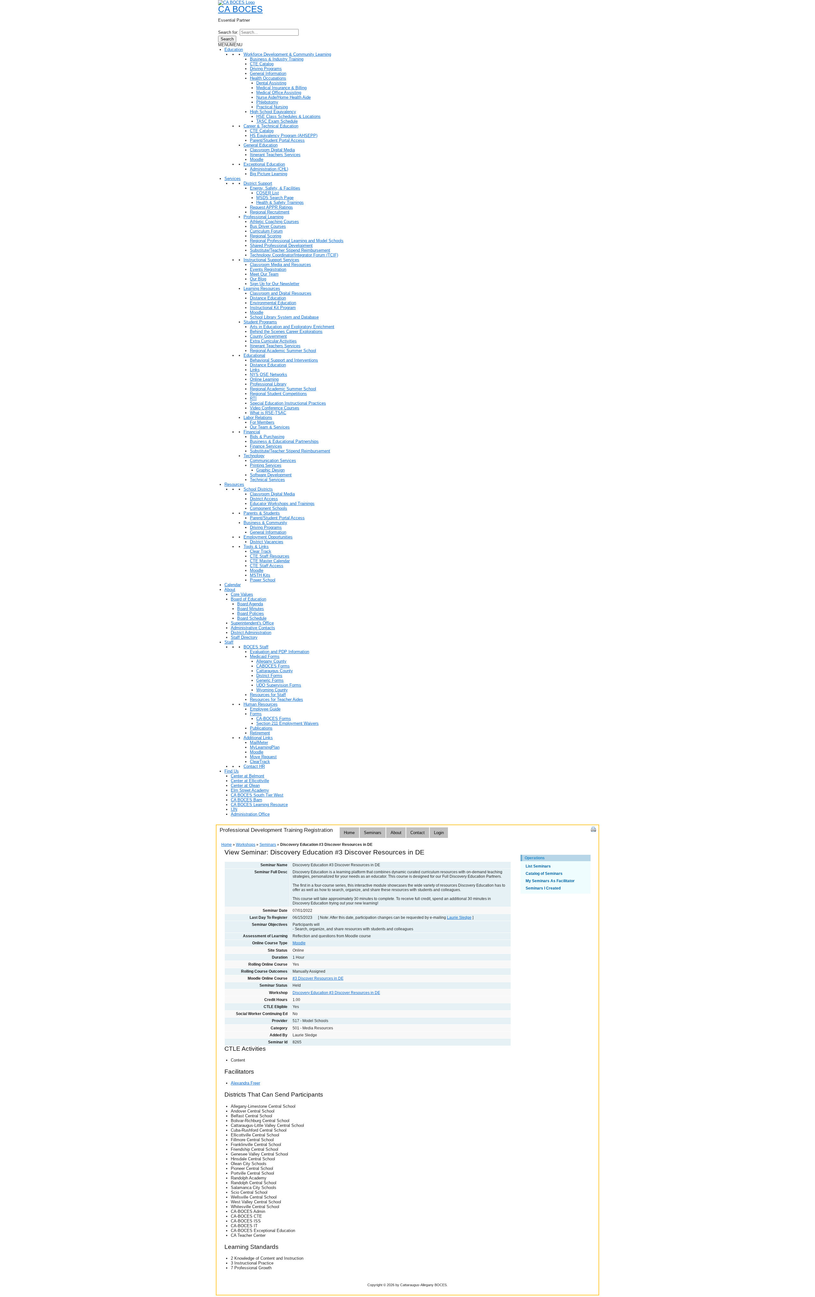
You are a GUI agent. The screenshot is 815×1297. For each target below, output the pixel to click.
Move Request (263, 756)
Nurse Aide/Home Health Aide (283, 97)
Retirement (260, 733)
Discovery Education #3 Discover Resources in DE (336, 993)
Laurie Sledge (459, 917)
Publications (261, 728)
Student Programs (260, 322)
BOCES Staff (256, 647)
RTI (253, 398)
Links (255, 369)
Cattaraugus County (274, 670)
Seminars (372, 832)
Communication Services (273, 460)
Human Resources (261, 704)
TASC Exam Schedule (277, 121)
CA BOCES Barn (246, 799)
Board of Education (248, 599)
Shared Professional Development (281, 245)
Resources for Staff (268, 694)
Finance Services (266, 446)
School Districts (258, 489)
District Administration (251, 632)
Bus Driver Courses (268, 226)
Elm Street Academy (250, 790)
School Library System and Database (284, 317)
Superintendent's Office (252, 623)
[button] (230, 44)
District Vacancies (266, 541)
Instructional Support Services (271, 259)
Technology (254, 455)
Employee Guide (265, 709)
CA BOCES (240, 9)
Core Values (242, 594)
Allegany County (271, 661)
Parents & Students (262, 513)
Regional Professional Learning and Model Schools (297, 240)
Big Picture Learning (268, 173)
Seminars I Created (543, 888)
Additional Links (258, 737)
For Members (262, 422)
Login (439, 832)
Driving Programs (266, 68)
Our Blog (258, 279)
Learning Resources (262, 288)
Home (349, 832)
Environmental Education (273, 302)
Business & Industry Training (276, 59)
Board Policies (250, 613)
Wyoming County (272, 690)
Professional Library (268, 384)
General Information (268, 73)
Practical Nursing (272, 106)
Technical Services (267, 479)
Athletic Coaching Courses (274, 221)
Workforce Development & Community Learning (287, 54)
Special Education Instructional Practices (288, 403)
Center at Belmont (247, 776)
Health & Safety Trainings (280, 202)
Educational (254, 355)
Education (233, 49)
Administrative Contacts (253, 627)
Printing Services (265, 465)
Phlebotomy (267, 102)
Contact (417, 832)
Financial (252, 431)
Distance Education (268, 298)
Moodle (256, 159)
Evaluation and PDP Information (279, 651)
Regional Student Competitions (278, 393)
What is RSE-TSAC (268, 412)
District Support (258, 183)
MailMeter (259, 742)
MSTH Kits (260, 575)
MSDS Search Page (275, 197)
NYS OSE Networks (268, 374)
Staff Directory (244, 637)
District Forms (269, 675)
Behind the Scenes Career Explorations (286, 331)
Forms (256, 713)
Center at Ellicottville (250, 780)
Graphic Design (270, 470)
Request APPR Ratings (271, 207)
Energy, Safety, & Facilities (275, 188)
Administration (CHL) (269, 169)
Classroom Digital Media (272, 150)
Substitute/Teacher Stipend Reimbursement (290, 250)
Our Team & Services (270, 427)
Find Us (231, 771)
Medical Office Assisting (278, 92)
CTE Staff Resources (269, 556)
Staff (228, 642)
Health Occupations (268, 78)
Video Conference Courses (274, 408)
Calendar (232, 584)
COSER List (267, 193)
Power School (262, 580)
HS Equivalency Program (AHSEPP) (283, 135)
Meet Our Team (264, 274)
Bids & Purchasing (267, 436)
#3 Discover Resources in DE (318, 978)
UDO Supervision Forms (278, 685)
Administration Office (250, 814)
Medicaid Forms (265, 656)
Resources (234, 484)
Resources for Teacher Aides (276, 699)
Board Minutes (250, 608)
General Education (261, 145)
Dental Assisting (271, 83)
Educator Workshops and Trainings (282, 503)
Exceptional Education (264, 164)
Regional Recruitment (269, 212)
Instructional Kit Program (273, 307)
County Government (268, 336)
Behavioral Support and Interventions (284, 360)
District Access (264, 498)
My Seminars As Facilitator (550, 881)
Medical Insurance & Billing (281, 87)
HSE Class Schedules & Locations (288, 116)
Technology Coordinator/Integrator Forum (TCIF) (294, 255)
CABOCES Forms (273, 666)
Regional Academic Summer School (283, 350)
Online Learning (264, 379)
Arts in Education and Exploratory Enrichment (292, 326)
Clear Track (260, 551)
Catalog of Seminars (544, 873)
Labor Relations (258, 417)
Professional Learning (263, 216)
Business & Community (265, 522)
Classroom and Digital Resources (280, 293)
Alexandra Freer (245, 1083)
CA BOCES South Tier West (257, 795)
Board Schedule (251, 618)
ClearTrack (260, 761)
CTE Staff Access (266, 565)
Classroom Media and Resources (280, 264)
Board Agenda (250, 604)
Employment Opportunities (268, 537)
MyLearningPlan (265, 747)
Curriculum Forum (266, 231)
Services (232, 178)
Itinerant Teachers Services (275, 154)
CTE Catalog (261, 63)
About (229, 589)
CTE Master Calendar (270, 560)
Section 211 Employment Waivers (287, 723)
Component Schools (268, 508)
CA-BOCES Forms (273, 718)
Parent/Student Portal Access (277, 140)
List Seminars (538, 866)
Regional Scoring (265, 236)
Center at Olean (245, 785)
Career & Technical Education (271, 126)
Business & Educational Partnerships (284, 441)
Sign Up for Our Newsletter (274, 283)
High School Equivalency (273, 111)
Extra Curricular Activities (273, 341)
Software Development (271, 474)
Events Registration (268, 269)
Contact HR (254, 766)
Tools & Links (256, 546)
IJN (234, 809)
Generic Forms (270, 680)
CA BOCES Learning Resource (259, 804)
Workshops (245, 844)
